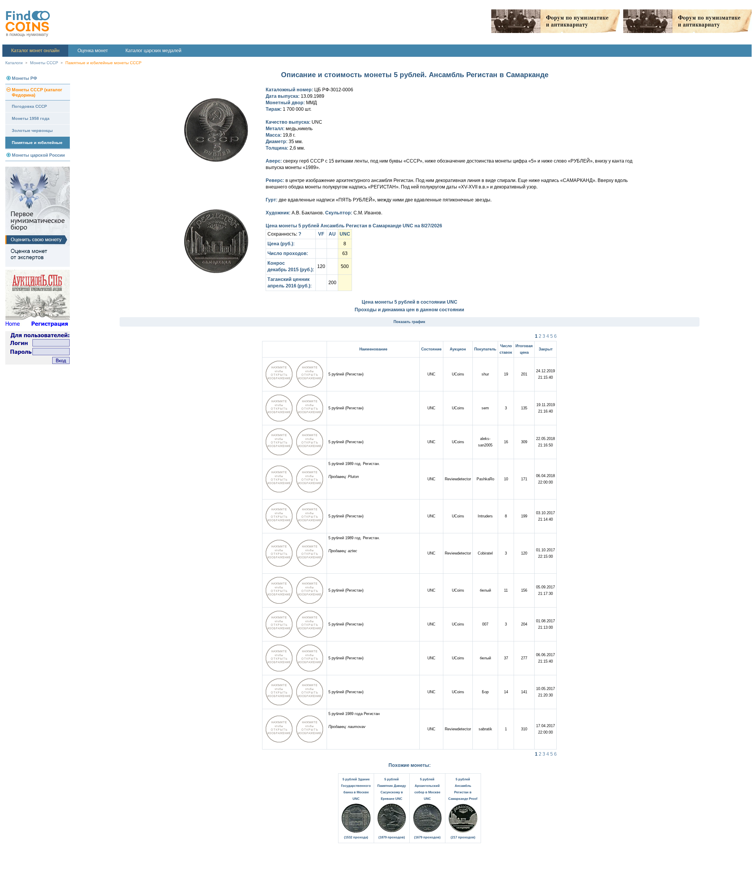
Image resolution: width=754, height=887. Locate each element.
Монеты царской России (38, 155)
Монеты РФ (24, 78)
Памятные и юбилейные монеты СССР (103, 62)
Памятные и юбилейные (37, 142)
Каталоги (14, 62)
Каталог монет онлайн (35, 50)
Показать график (409, 322)
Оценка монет (92, 50)
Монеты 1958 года (30, 118)
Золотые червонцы (32, 130)
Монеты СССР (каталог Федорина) (37, 92)
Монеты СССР (44, 62)
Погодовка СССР (29, 106)
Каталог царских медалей (153, 50)
